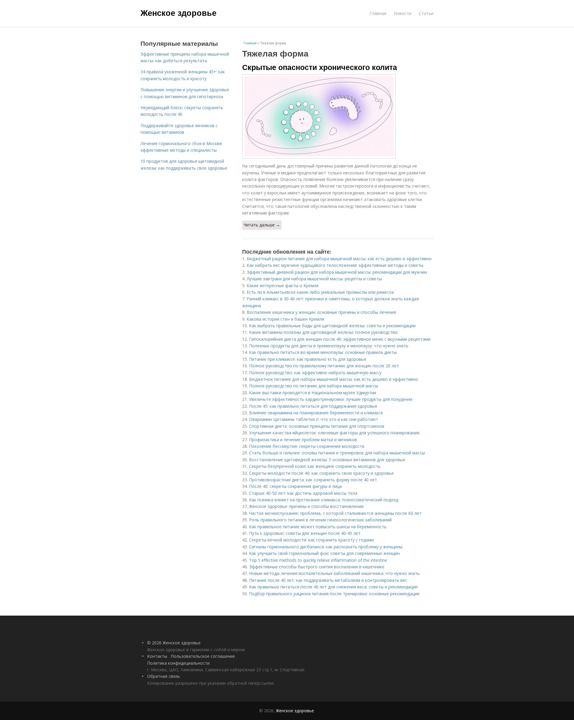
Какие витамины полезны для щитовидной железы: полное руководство (323, 332)
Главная (378, 13)
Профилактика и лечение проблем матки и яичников (303, 439)
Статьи (426, 13)
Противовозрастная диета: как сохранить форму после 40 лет (313, 479)
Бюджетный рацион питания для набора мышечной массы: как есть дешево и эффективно (339, 258)
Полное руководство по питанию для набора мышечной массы (313, 386)
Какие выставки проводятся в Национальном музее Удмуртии (312, 392)
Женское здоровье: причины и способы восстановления (306, 506)
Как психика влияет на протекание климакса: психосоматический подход (323, 500)
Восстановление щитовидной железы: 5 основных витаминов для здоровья (327, 459)
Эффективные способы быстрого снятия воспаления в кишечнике (316, 567)
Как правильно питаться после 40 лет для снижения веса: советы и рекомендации (333, 587)
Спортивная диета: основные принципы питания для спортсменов (316, 426)
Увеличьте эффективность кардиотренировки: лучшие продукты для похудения (330, 399)
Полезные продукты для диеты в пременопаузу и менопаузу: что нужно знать (328, 345)
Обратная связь (163, 676)
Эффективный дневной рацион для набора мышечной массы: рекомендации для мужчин (337, 272)
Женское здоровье (178, 12)
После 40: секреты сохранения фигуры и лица (295, 486)
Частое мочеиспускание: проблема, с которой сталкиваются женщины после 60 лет (335, 513)
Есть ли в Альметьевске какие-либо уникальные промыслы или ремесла (320, 292)
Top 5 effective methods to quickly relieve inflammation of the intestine (318, 560)
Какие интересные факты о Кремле (283, 285)
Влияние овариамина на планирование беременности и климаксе (316, 412)
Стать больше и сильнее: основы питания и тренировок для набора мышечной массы (337, 453)
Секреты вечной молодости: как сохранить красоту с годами (311, 540)
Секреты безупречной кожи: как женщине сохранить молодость (315, 466)
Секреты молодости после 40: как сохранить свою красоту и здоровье (321, 473)
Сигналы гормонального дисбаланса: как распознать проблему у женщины (325, 546)
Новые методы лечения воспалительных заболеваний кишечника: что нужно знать (334, 573)
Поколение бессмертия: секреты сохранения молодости (306, 446)
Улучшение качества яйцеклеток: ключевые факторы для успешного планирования (334, 433)
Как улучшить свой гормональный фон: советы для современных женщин (324, 553)
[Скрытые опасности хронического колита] (337, 116)
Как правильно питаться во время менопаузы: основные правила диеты (323, 352)
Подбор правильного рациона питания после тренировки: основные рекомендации (334, 593)
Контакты (157, 656)
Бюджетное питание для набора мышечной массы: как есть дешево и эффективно (333, 379)
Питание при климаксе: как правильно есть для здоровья (307, 359)
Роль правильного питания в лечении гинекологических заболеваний (320, 520)
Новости (402, 13)
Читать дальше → (262, 225)
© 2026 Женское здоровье (174, 643)
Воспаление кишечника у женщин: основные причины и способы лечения (321, 312)
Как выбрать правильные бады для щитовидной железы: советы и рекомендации (332, 325)
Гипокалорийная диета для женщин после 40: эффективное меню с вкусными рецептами (339, 339)
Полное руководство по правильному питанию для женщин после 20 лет (324, 366)
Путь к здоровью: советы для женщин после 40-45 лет (305, 533)
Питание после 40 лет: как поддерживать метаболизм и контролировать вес (328, 580)
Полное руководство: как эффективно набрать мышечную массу (315, 372)
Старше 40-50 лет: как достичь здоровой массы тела (303, 493)
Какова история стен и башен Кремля (285, 319)
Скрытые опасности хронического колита (319, 67)
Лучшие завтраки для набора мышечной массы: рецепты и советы (314, 278)
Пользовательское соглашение (203, 656)
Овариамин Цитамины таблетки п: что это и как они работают (313, 419)
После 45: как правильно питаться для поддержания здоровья (313, 406)
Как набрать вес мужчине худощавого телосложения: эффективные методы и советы (335, 265)
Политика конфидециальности (178, 663)
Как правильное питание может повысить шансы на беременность (318, 526)
